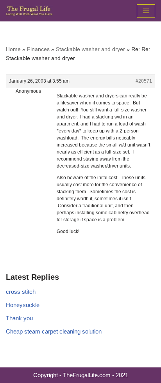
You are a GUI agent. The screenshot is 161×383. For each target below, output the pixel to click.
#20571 (144, 81)
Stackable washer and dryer (90, 49)
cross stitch (21, 291)
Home (13, 49)
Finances (38, 49)
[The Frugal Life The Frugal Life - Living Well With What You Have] (29, 10)
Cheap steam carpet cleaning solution (54, 331)
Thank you (19, 318)
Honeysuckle (22, 305)
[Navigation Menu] (146, 11)
